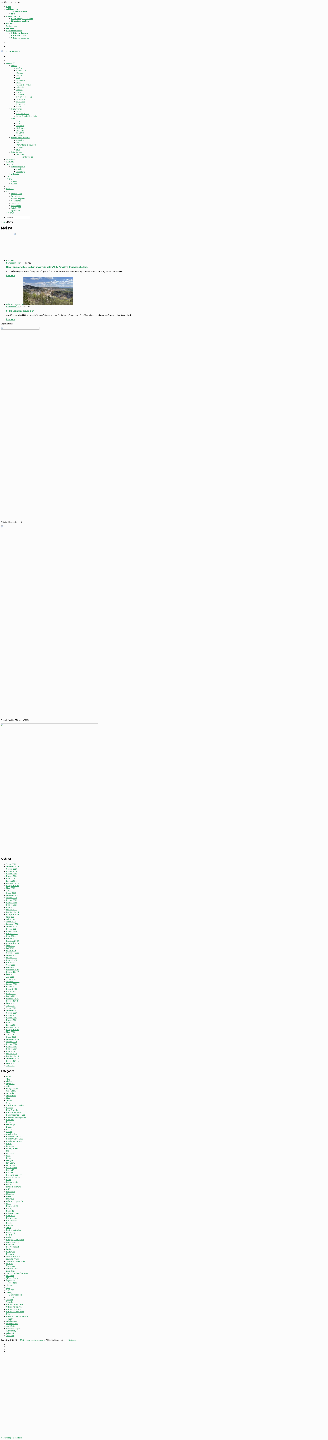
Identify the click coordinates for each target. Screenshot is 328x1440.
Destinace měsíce (13, 1112)
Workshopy (11, 1330)
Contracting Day (18, 198)
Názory (9, 1208)
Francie (19, 75)
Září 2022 (10, 977)
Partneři (9, 23)
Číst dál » (10, 275)
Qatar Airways (12, 1242)
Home (4, 222)
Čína (18, 121)
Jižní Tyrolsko (11, 1167)
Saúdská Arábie (22, 113)
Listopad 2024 (12, 914)
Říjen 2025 (10, 888)
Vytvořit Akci (16, 210)
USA (18, 149)
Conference (16, 201)
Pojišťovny (10, 1232)
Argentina (20, 140)
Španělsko (20, 101)
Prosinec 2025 (12, 883)
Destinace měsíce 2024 (16, 1115)
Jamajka (19, 147)
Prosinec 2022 (12, 969)
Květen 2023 (11, 957)
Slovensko (20, 99)
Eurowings (20, 171)
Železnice (15, 174)
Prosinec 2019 (12, 1056)
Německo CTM (12, 1213)
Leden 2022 (11, 996)
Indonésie (20, 125)
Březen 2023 (12, 962)
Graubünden (11, 1134)
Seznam (9, 1263)
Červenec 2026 (12, 866)
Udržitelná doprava (19, 33)
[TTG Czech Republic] (10, 51)
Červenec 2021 (12, 1010)
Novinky (9, 1225)
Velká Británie (12, 1321)
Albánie (19, 68)
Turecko (9, 1302)
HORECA (9, 179)
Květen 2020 (11, 1044)
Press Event (16, 205)
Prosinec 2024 (12, 912)
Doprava (9, 164)
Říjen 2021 (10, 1003)
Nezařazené (11, 1218)
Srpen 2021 (11, 1008)
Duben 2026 (11, 873)
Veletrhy (9, 1319)
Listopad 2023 (12, 943)
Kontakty (10, 28)
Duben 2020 (11, 1046)
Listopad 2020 (12, 1029)
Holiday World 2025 (14, 1141)
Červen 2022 (11, 984)
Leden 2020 (11, 1053)
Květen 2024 (11, 929)
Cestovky (10, 162)
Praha (8, 1237)
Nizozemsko (11, 1220)
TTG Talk (10, 213)
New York (10, 1215)
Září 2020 (10, 1034)
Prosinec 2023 (12, 941)
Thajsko (19, 135)
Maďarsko (20, 80)
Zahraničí (10, 63)
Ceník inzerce (11, 26)
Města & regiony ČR (14, 1201)
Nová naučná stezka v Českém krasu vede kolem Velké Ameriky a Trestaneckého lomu (47, 266)
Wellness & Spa (13, 1328)
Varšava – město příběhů (17, 1316)
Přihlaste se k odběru (20, 21)
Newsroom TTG (13, 262)
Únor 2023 (11, 964)
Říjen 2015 (10, 1063)
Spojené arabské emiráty (26, 116)
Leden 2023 (11, 967)
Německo (20, 87)
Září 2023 (10, 948)
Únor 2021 (11, 1022)
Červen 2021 (11, 1012)
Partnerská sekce (13, 1230)
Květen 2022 (11, 986)
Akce (8, 1079)
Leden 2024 (11, 938)
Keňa (8, 1179)
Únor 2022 (11, 993)
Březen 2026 (12, 876)
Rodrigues (10, 1251)
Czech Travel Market (15, 1105)
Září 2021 (10, 1005)
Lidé (7, 176)
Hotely (14, 181)
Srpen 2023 (11, 950)
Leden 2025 (11, 909)
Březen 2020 (12, 1048)
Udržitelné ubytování (20, 38)
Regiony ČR (11, 159)
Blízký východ (16, 109)
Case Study (11, 1090)
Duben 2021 (11, 1017)
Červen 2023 (11, 955)
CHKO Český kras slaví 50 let (20, 310)
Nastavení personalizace (11, 1437)
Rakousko (20, 94)
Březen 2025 (12, 904)
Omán (8, 1227)
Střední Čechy (12, 1278)
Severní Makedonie (24, 97)
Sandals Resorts (13, 1256)
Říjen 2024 (10, 917)
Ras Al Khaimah (12, 1246)
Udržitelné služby (18, 35)
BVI (17, 142)
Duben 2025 (11, 902)
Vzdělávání (10, 1326)
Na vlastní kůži (27, 157)
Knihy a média (12, 1182)
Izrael (18, 111)
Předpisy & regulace (15, 1239)
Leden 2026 (11, 881)
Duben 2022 (11, 989)
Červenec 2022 (12, 981)
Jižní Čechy (10, 1162)
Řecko (19, 106)
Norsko (19, 89)
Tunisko (9, 1299)
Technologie (11, 1282)
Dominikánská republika (26, 145)
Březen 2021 (12, 1020)
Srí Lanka (20, 133)
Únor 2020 (11, 1051)
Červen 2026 (11, 869)
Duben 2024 (11, 931)
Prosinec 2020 (12, 1027)
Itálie (18, 77)
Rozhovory (11, 1254)
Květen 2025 (11, 900)
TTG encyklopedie (14, 1294)
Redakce (72, 1340)
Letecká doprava (18, 166)
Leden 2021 (11, 1025)
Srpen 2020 (11, 1037)
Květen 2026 (11, 871)
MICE (13, 14)
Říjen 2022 (10, 974)
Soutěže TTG (12, 1268)
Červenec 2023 (12, 952)
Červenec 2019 (12, 1058)
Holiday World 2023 (14, 1138)
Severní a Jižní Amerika (20, 137)
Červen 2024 (11, 926)
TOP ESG (10, 1290)
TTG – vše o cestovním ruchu (32, 1340)
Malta (18, 82)
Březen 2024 (12, 933)
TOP (8, 1287)
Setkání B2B (16, 208)
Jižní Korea (20, 128)
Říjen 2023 (10, 945)
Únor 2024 (11, 936)
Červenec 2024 (12, 924)
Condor (19, 169)
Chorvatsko (21, 70)
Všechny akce (16, 193)
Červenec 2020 (12, 1039)
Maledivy (20, 130)
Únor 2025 (11, 907)
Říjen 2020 (10, 1032)
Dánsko (19, 73)
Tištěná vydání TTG (19, 11)
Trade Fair (15, 203)
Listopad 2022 (12, 972)
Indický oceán (16, 152)
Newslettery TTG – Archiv (22, 19)
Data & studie (12, 1110)
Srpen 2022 (11, 979)
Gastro (14, 184)
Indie (18, 123)
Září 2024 (10, 919)
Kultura (9, 1184)
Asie (13, 118)
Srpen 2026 (11, 864)
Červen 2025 (11, 897)
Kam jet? (10, 1170)
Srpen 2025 (11, 893)
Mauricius (20, 154)
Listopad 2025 (12, 885)
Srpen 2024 (11, 921)
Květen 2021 (11, 1015)
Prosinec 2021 (12, 998)
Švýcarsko (20, 104)
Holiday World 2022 (14, 1136)
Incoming (10, 1146)
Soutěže (10, 189)
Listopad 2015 (12, 1060)
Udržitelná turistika (14, 30)
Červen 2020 (11, 1041)
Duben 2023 (11, 960)
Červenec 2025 (12, 895)
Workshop (15, 196)
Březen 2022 (12, 991)
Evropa (14, 65)
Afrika (8, 1076)
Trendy (9, 1292)
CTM (8, 1102)
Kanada (9, 1172)
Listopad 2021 (12, 1000)
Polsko (19, 92)
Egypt (8, 1122)
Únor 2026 (11, 878)
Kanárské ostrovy (23, 85)
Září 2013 (10, 1065)
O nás (8, 7)
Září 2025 (10, 890)
